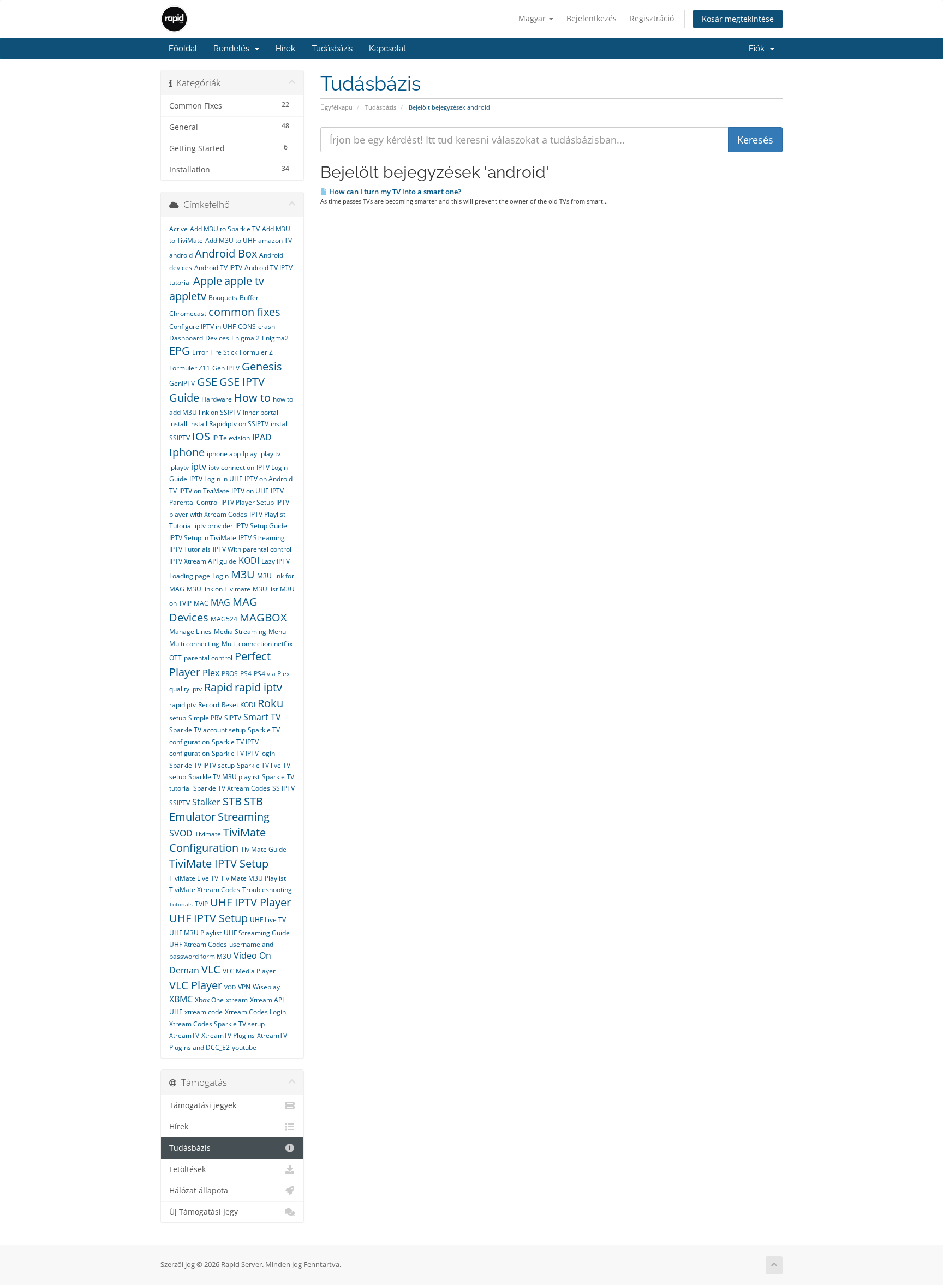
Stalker (206, 802)
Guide (184, 397)
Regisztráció (652, 18)
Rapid (218, 687)
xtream (237, 1000)
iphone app (224, 453)
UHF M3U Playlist (195, 932)
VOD (230, 987)
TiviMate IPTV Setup (218, 863)
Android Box (226, 253)
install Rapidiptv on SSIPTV (228, 423)
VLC (210, 969)
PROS (230, 673)
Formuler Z (256, 352)
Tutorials (181, 904)
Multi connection (247, 643)
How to (252, 397)
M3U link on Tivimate (218, 589)
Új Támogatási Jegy (203, 1212)
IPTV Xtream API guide (202, 561)
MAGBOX (263, 617)
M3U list (265, 589)
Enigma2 (275, 338)
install (178, 423)
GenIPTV (182, 383)
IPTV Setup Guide (261, 525)
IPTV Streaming (261, 537)
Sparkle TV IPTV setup (202, 765)
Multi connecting (194, 643)
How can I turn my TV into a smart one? (394, 191)
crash (266, 326)
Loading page (189, 576)
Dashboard (186, 338)
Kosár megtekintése (738, 19)
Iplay (250, 453)
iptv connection (231, 467)
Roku (270, 703)
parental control (208, 657)
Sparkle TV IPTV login (243, 753)
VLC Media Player (249, 971)
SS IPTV (283, 788)
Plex (210, 673)
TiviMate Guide (264, 849)
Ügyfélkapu (336, 107)
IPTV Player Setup (247, 502)
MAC (201, 603)
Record (208, 704)
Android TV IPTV (218, 267)
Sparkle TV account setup (207, 729)
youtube (244, 1047)
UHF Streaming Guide (257, 932)
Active (178, 229)
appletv (187, 296)
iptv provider (214, 525)
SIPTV (232, 717)
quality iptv (185, 689)
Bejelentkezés (591, 18)
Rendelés (233, 48)
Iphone (187, 452)
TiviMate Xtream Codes (204, 889)
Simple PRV (205, 717)
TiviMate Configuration (217, 840)
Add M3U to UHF (230, 240)
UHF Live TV (268, 919)
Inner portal (260, 412)
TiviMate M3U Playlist (253, 878)
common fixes (244, 311)
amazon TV (275, 240)
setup (177, 717)
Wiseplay (266, 986)
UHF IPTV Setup (208, 918)
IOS (201, 436)
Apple (207, 280)
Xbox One (209, 1000)
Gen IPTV (226, 368)
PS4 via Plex (272, 673)
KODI (248, 560)
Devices (217, 338)
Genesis (262, 366)
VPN (244, 986)
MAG (220, 602)
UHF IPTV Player (250, 902)
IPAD (262, 437)
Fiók (759, 48)
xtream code (203, 1012)
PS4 (246, 673)
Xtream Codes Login (255, 1012)
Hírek (285, 48)
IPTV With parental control (252, 549)
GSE (207, 381)
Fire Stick (223, 352)
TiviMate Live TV (193, 878)
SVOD (181, 833)
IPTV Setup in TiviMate (202, 537)
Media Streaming (240, 631)
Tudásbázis (332, 48)
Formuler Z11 (189, 368)
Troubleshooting (267, 889)
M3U (243, 574)
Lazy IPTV (275, 561)
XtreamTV (184, 1035)
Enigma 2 (245, 338)
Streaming (244, 816)
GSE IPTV (242, 381)
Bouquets (222, 297)
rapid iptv (258, 687)
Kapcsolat (387, 48)
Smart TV (262, 717)
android (181, 255)
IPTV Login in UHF (215, 478)
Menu (277, 631)
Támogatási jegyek (202, 1105)
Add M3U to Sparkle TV (225, 229)
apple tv (244, 280)
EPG (179, 350)
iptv (198, 467)
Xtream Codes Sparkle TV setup (217, 1024)
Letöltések (187, 1169)
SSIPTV (179, 803)
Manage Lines (190, 631)
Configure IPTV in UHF (202, 326)
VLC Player (195, 985)
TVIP (201, 904)
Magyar (533, 18)
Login (220, 576)
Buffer (249, 297)
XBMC (181, 999)
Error (200, 352)
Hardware (216, 399)
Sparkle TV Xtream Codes (231, 788)
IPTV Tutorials (190, 549)
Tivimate (208, 834)
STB (232, 801)
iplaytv (179, 467)
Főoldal (183, 48)
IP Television (231, 438)
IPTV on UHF (249, 490)
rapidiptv (182, 704)
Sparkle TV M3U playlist (224, 776)
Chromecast (187, 313)
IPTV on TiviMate (204, 490)
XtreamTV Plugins (228, 1035)
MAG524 (224, 619)
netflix (283, 643)
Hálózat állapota (198, 1191)
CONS (247, 326)
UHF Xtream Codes (198, 944)
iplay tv (269, 453)
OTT (175, 657)
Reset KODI (238, 704)
